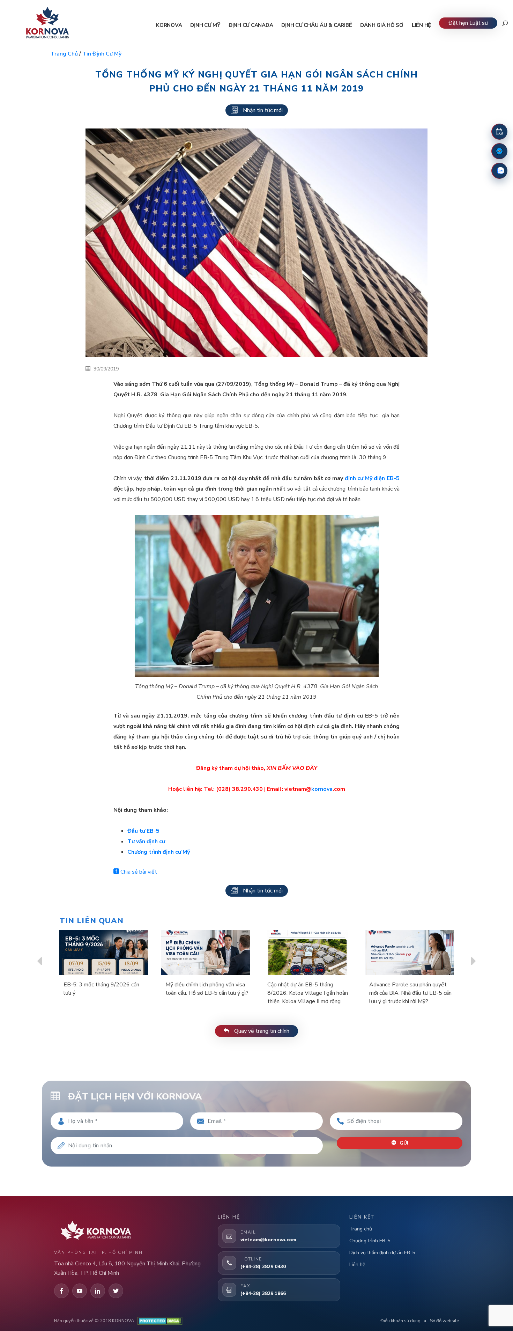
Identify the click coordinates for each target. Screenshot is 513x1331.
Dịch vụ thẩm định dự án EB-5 (382, 1252)
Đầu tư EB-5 (143, 831)
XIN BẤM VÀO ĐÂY (292, 768)
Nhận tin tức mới (263, 110)
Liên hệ (357, 1264)
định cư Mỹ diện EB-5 (372, 478)
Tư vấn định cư (146, 841)
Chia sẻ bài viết (138, 872)
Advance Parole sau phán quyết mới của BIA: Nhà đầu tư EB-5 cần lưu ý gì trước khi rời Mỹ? (410, 993)
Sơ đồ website (444, 1321)
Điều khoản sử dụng (400, 1321)
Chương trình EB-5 (369, 1240)
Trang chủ (64, 54)
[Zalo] (499, 171)
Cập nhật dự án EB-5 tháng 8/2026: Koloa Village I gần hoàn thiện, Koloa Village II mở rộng (307, 993)
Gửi (403, 1143)
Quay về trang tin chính (261, 1031)
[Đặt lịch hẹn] (499, 132)
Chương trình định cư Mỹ (158, 852)
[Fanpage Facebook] (499, 151)
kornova (322, 789)
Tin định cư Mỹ (101, 54)
